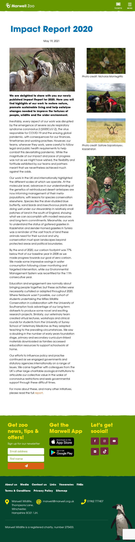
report (39, 393)
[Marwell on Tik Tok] (104, 451)
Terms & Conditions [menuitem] (17, 490)
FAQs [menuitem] (80, 484)
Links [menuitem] (53, 484)
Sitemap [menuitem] (61, 490)
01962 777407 (95, 501)
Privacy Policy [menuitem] (43, 490)
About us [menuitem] (11, 484)
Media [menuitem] (24, 484)
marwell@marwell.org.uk (58, 501)
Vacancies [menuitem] (66, 484)
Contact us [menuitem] (39, 484)
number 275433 (63, 527)
